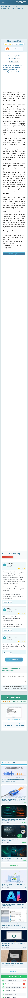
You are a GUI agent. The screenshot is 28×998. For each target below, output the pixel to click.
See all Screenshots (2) (14, 719)
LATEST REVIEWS (9, 554)
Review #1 (10, 566)
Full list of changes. (11, 254)
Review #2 (10, 611)
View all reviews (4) (12, 659)
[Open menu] (3, 2)
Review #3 (10, 639)
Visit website (19, 725)
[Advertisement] (14, 24)
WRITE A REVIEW (8, 557)
